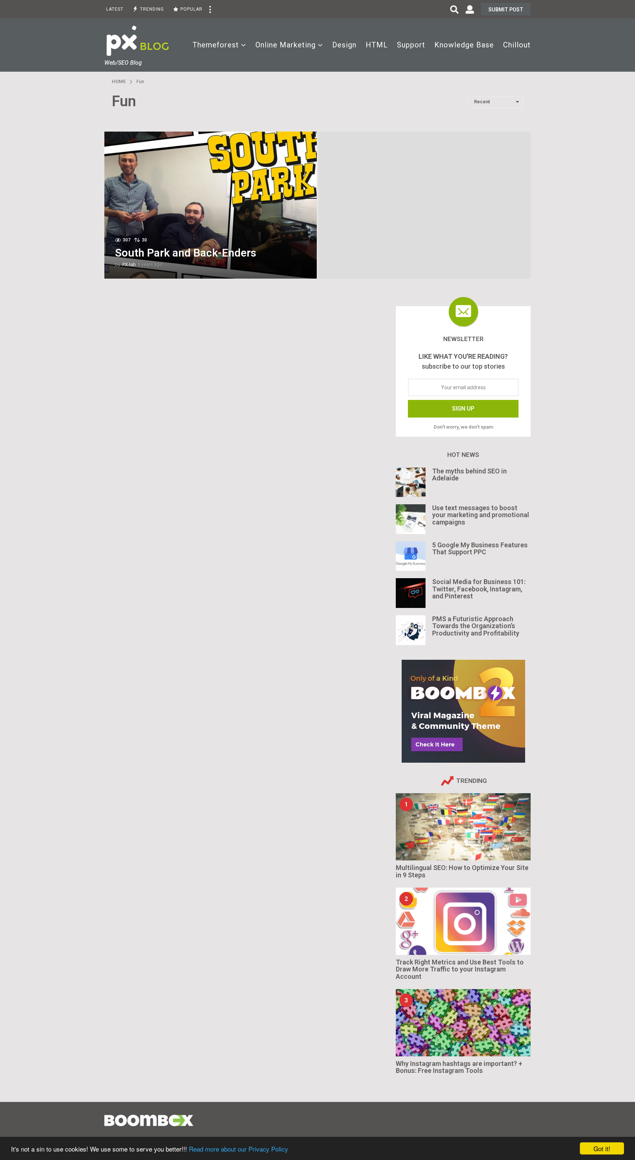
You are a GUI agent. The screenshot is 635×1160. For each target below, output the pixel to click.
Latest (114, 9)
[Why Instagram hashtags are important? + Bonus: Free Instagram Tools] (463, 1022)
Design (344, 44)
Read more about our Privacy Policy (238, 1148)
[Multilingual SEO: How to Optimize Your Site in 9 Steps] (463, 826)
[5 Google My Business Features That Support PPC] (411, 556)
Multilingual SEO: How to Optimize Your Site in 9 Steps (462, 871)
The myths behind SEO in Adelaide (469, 474)
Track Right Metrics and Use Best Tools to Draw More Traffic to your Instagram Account (460, 969)
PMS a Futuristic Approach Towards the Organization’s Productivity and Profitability (475, 626)
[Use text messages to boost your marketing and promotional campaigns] (411, 519)
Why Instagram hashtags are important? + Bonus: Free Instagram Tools (459, 1067)
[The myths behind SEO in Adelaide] (411, 482)
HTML (377, 44)
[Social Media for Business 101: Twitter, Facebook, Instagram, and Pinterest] (411, 593)
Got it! (601, 1148)
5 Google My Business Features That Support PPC (480, 548)
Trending (152, 9)
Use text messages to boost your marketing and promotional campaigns (480, 515)
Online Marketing (285, 44)
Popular (191, 9)
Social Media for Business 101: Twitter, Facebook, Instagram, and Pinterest (478, 589)
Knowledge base (464, 44)
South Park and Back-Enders (185, 252)
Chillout (517, 44)
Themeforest (216, 44)
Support (411, 44)
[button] (209, 9)
